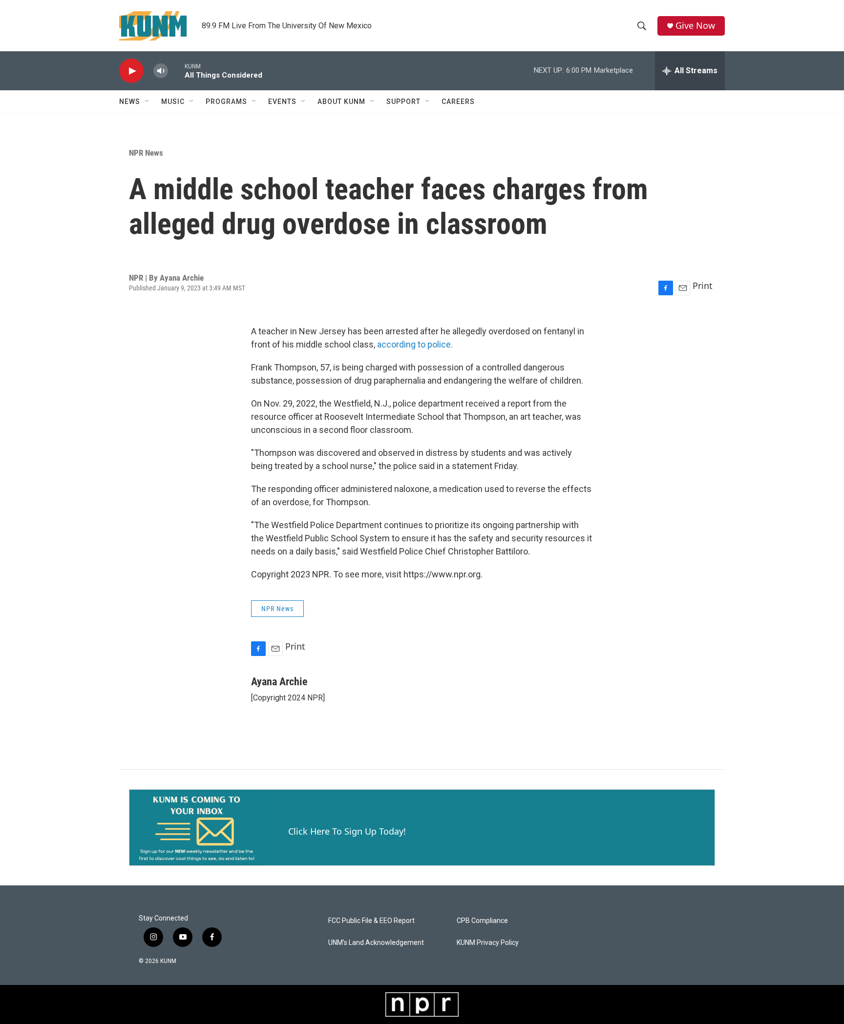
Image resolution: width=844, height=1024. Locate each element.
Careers (458, 101)
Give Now (695, 25)
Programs (226, 101)
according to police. (415, 344)
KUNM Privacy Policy (488, 942)
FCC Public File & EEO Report (371, 920)
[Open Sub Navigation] (147, 101)
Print (703, 285)
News (129, 101)
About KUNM (341, 101)
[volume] (160, 71)
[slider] (176, 70)
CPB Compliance (482, 920)
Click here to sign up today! (347, 831)
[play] (131, 71)
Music (173, 101)
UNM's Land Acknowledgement (376, 942)
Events (282, 101)
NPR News (146, 153)
